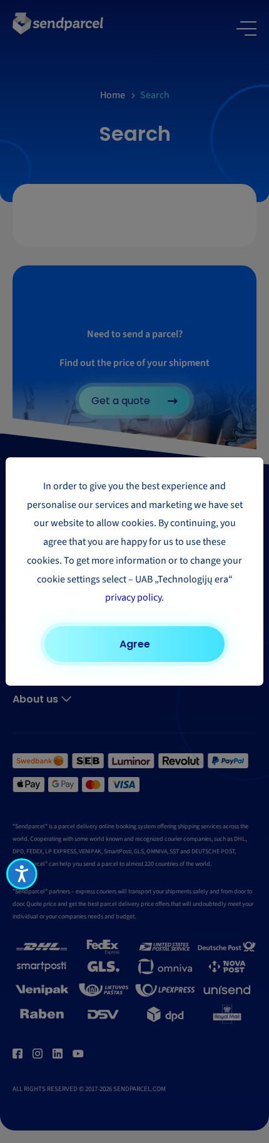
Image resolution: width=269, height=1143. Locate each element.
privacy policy (133, 597)
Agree (134, 644)
